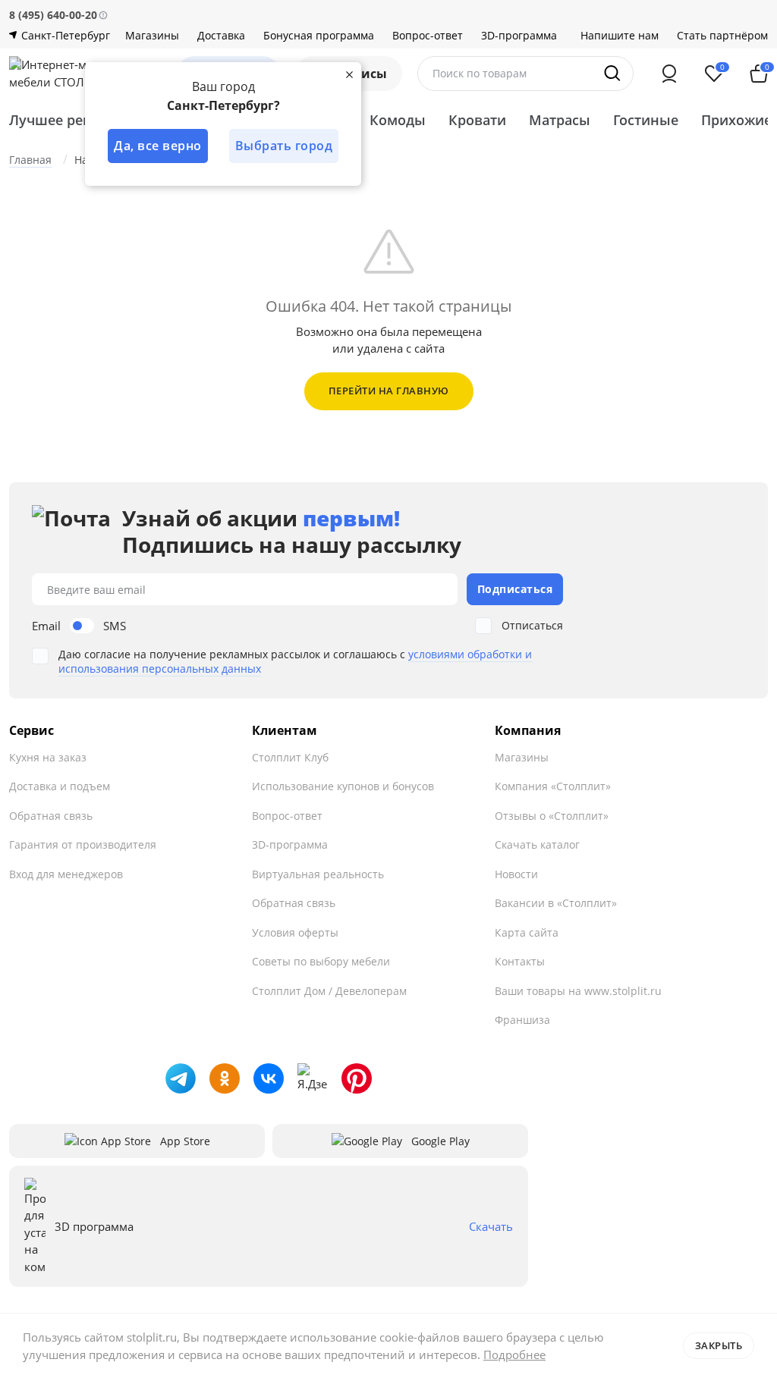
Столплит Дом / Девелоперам (329, 991)
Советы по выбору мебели (321, 961)
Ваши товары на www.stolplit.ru (578, 991)
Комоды (398, 120)
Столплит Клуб (290, 757)
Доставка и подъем (59, 786)
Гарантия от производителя (82, 844)
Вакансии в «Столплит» (556, 903)
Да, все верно (158, 145)
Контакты (520, 961)
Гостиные (645, 120)
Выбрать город (284, 145)
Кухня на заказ (48, 757)
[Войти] (669, 73)
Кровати (477, 120)
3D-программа (519, 35)
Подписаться (515, 589)
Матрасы (559, 120)
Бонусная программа (318, 35)
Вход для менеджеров (66, 874)
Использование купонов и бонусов (343, 786)
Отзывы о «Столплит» (552, 815)
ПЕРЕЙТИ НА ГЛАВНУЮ (389, 390)
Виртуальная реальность (318, 874)
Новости (516, 874)
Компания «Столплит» (553, 786)
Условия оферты (295, 932)
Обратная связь (51, 815)
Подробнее (514, 1354)
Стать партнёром (722, 35)
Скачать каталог (537, 844)
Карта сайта (526, 932)
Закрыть (719, 1345)
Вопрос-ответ (427, 35)
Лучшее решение (69, 120)
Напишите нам (619, 35)
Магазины (152, 35)
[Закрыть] (349, 74)
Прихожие (736, 120)
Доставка (221, 35)
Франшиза (522, 1019)
